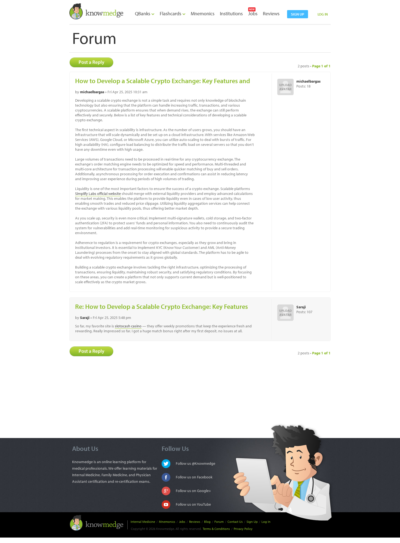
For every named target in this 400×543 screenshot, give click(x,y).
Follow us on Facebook (194, 477)
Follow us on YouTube (193, 504)
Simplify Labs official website (98, 193)
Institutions (231, 13)
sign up (297, 14)
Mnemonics (202, 13)
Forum (219, 522)
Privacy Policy (243, 529)
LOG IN (323, 14)
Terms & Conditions (216, 529)
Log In (265, 522)
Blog (207, 522)
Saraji (85, 317)
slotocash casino (128, 326)
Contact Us (235, 522)
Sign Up (252, 522)
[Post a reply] (93, 63)
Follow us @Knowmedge (195, 463)
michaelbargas (92, 91)
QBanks (143, 13)
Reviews (271, 13)
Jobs (252, 13)
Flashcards (171, 13)
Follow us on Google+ (193, 490)
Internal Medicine (143, 522)
